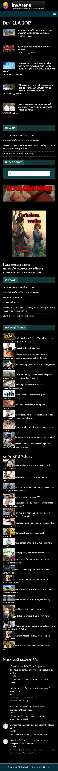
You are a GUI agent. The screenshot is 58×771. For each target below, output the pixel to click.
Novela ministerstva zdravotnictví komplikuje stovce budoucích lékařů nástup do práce (35, 107)
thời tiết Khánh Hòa (18, 688)
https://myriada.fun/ (17, 268)
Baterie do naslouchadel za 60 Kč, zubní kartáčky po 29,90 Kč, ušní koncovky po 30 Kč (29, 147)
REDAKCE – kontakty (12, 297)
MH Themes (45, 767)
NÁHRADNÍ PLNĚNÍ (11, 302)
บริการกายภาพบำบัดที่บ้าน (22, 666)
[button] (54, 14)
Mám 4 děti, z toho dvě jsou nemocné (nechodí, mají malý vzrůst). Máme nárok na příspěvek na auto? (36, 88)
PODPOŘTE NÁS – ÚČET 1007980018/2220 (22, 140)
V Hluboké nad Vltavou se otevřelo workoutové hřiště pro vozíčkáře (35, 31)
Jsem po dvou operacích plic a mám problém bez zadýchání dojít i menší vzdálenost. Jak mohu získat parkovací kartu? (29, 67)
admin (32, 36)
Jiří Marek (19, 74)
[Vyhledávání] (29, 173)
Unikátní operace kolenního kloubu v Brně (32, 726)
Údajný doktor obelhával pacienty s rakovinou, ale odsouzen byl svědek (32, 670)
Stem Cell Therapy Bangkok (22, 706)
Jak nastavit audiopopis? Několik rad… (30, 690)
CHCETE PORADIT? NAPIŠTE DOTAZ (18, 135)
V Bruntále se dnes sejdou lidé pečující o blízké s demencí (30, 742)
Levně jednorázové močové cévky (18, 154)
